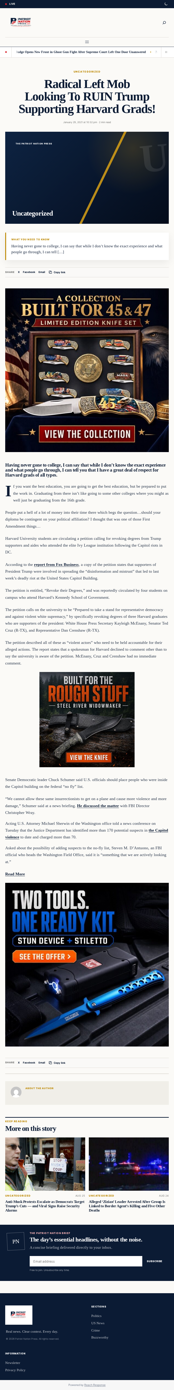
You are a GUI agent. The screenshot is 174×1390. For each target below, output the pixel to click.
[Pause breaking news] (165, 52)
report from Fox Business (56, 564)
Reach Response (95, 1385)
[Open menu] (87, 42)
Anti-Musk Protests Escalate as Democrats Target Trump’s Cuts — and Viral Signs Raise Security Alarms (44, 1206)
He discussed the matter (98, 805)
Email (42, 272)
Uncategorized (87, 71)
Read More (15, 874)
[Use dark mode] (166, 4)
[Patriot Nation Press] (21, 23)
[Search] (164, 22)
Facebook (29, 272)
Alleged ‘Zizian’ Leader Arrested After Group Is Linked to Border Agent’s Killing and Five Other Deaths (127, 1206)
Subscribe (154, 1261)
